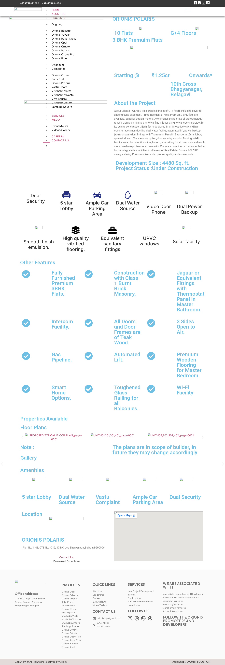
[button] (22, 437)
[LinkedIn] (208, 3)
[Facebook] (195, 3)
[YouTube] (203, 3)
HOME (56, 10)
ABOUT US (58, 13)
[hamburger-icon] (187, 9)
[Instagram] (199, 3)
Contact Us (66, 557)
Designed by (191, 661)
